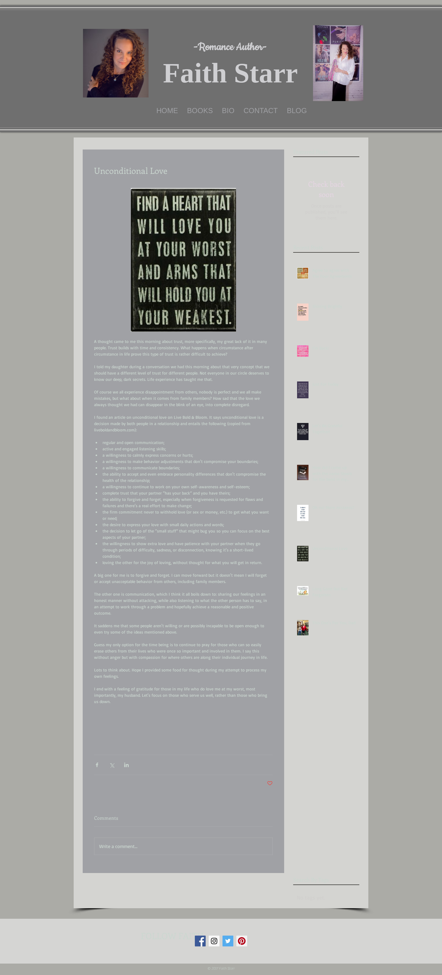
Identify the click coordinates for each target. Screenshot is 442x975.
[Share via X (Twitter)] (112, 765)
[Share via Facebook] (97, 765)
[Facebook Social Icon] (200, 941)
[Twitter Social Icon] (228, 941)
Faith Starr (230, 72)
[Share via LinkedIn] (126, 765)
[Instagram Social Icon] (214, 941)
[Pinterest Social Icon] (241, 941)
